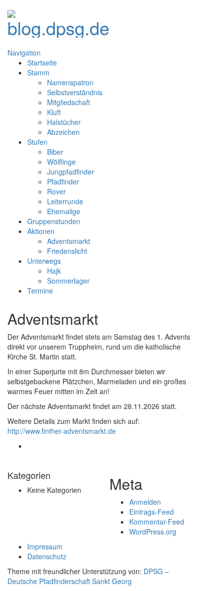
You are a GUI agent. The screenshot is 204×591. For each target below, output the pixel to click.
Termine (40, 291)
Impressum (44, 546)
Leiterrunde (65, 201)
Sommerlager (68, 281)
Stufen (37, 142)
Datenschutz (46, 556)
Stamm (38, 72)
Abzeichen (63, 132)
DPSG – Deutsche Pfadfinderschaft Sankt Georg (88, 576)
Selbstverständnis (74, 92)
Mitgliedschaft (68, 102)
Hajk (54, 271)
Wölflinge (61, 162)
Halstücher (64, 122)
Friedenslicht (67, 251)
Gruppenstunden (53, 221)
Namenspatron (70, 82)
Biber (55, 152)
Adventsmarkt (68, 241)
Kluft (54, 112)
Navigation (24, 53)
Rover (56, 191)
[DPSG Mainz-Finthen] (58, 20)
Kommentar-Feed (156, 522)
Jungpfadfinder (70, 172)
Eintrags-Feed (151, 512)
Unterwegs (44, 261)
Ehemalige (63, 211)
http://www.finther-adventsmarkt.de (61, 431)
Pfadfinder (63, 181)
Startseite (42, 62)
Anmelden (145, 502)
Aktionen (40, 231)
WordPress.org (152, 531)
